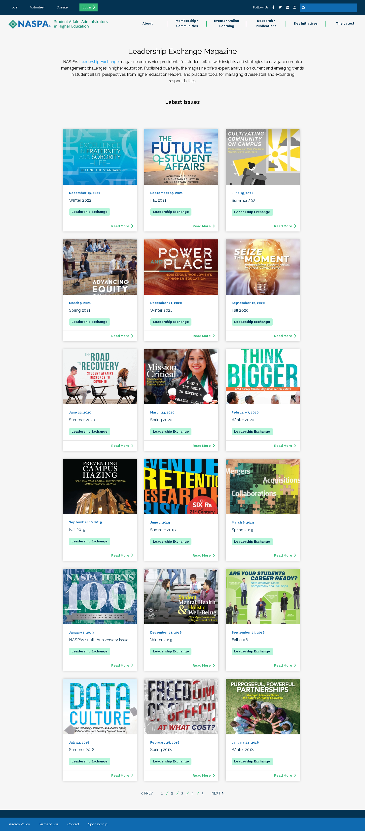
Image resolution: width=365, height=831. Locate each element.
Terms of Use (48, 824)
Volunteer (37, 7)
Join (15, 7)
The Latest (345, 23)
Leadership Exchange (98, 61)
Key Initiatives (306, 23)
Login (86, 7)
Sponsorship (98, 824)
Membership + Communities (187, 23)
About (148, 23)
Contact (73, 824)
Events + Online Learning (226, 23)
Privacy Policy (19, 824)
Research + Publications (266, 23)
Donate (62, 7)
